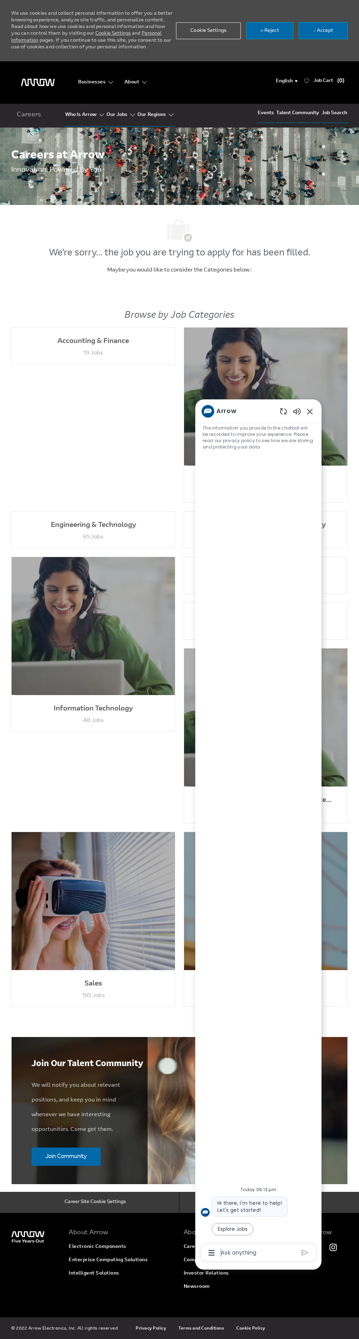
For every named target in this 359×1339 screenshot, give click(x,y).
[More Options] (211, 1253)
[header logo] (37, 82)
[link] (35, 1236)
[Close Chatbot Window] (309, 411)
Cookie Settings (113, 33)
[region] (258, 831)
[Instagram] (334, 1247)
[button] (287, 81)
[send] (305, 1252)
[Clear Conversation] (283, 411)
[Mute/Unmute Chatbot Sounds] (297, 411)
